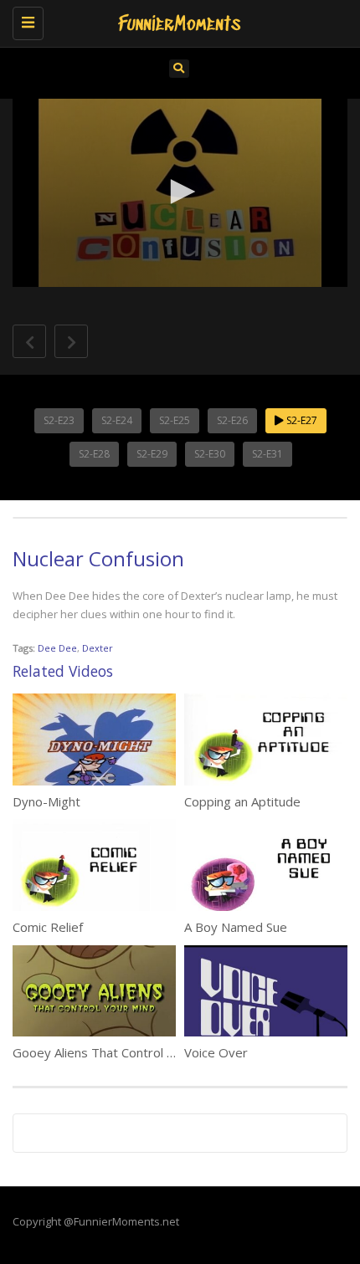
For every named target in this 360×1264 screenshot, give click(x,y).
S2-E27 (300, 420)
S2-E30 (209, 454)
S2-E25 (174, 420)
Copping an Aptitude (242, 801)
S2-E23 (59, 420)
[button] (180, 191)
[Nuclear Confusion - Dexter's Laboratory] (175, 21)
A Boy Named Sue (235, 927)
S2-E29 (151, 454)
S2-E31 (267, 454)
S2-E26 (232, 420)
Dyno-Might (46, 801)
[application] (180, 193)
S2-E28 (94, 454)
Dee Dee (57, 648)
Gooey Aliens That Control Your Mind (118, 1052)
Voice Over (216, 1052)
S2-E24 (116, 420)
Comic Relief (48, 927)
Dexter (97, 648)
